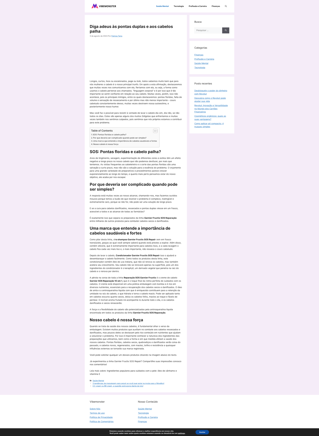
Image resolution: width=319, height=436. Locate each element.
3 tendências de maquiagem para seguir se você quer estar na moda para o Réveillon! (128, 383)
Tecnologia (179, 6)
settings (181, 433)
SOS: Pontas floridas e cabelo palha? (109, 134)
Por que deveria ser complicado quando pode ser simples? (119, 138)
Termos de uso (97, 413)
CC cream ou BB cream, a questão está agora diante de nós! (118, 386)
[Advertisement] (136, 59)
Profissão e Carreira (198, 6)
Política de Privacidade (101, 417)
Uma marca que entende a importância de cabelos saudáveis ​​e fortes (125, 141)
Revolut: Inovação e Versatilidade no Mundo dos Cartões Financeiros (211, 108)
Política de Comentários (102, 421)
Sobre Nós (95, 409)
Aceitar (202, 432)
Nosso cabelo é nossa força (105, 144)
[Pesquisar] (225, 30)
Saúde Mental (162, 6)
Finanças (216, 6)
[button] (225, 6)
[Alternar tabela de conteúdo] (154, 131)
